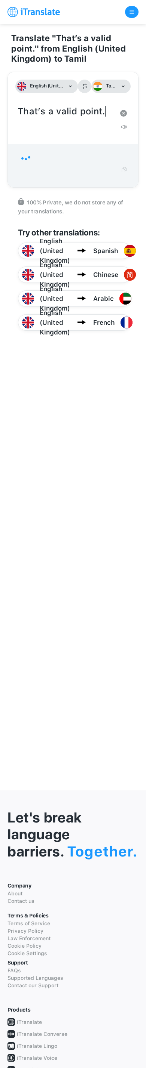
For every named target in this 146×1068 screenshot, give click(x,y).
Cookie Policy (24, 946)
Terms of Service (28, 923)
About (14, 893)
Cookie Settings (27, 953)
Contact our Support (32, 985)
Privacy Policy (25, 931)
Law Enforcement (29, 938)
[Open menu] (132, 12)
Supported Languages (35, 978)
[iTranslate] (33, 12)
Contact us (20, 901)
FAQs (14, 970)
